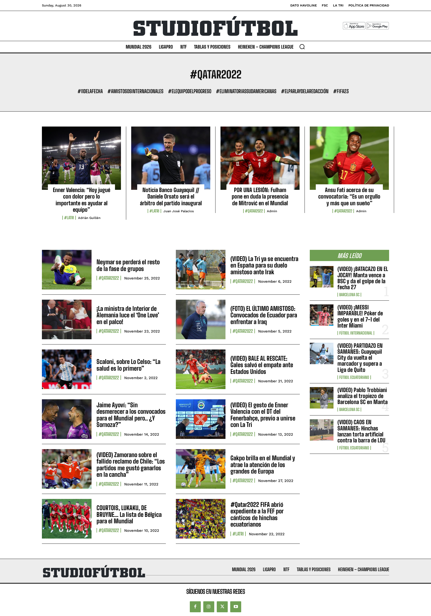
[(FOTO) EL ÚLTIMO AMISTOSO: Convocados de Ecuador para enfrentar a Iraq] (200, 319)
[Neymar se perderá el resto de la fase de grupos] (67, 269)
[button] (302, 47)
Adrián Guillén (89, 218)
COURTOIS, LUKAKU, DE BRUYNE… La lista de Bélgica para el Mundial (129, 514)
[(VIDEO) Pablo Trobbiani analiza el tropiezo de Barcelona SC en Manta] (321, 398)
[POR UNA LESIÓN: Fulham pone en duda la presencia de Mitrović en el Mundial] (260, 158)
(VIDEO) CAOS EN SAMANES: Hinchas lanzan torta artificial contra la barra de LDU (361, 431)
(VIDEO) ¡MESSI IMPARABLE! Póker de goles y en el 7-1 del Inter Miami (360, 316)
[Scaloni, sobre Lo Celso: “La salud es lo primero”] (67, 369)
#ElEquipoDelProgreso (189, 91)
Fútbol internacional (355, 333)
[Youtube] (235, 606)
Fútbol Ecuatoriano (354, 377)
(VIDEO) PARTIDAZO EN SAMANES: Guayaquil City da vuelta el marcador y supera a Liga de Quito (360, 357)
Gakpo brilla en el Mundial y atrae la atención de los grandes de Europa (262, 464)
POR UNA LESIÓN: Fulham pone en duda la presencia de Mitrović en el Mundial (260, 196)
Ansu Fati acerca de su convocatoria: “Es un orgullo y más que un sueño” (349, 196)
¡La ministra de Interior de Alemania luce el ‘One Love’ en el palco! (128, 315)
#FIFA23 (341, 91)
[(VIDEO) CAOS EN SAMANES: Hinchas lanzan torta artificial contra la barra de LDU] (321, 430)
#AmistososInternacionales (135, 91)
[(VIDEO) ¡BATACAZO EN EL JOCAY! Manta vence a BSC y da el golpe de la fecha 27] (321, 276)
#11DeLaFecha (90, 91)
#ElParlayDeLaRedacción (304, 91)
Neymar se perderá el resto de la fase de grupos (128, 265)
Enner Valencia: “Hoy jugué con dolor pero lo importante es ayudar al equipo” (81, 200)
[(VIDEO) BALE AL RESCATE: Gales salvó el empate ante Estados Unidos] (200, 369)
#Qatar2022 (254, 211)
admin (272, 211)
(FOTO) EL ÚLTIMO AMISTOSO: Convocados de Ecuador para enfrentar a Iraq (263, 315)
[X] (222, 606)
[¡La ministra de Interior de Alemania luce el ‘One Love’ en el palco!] (67, 319)
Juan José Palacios (178, 211)
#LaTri (69, 218)
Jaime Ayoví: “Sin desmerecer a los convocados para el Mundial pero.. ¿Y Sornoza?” (131, 414)
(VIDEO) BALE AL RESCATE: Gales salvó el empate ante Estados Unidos (261, 365)
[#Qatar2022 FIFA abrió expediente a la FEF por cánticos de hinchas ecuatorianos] (200, 519)
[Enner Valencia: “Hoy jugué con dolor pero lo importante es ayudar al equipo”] (81, 158)
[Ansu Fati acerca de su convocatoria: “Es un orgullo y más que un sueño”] (349, 158)
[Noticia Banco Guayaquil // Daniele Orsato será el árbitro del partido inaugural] (170, 158)
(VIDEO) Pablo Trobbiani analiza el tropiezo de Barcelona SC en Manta (362, 396)
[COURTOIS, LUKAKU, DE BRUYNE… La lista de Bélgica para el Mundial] (67, 519)
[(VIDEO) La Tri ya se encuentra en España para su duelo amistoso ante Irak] (200, 269)
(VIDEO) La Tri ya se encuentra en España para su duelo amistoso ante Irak (264, 265)
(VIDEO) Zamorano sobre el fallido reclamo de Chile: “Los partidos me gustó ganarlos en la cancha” (131, 464)
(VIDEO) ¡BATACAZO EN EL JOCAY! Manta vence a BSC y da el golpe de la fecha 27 (362, 278)
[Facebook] (195, 606)
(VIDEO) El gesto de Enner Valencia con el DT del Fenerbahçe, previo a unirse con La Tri (262, 414)
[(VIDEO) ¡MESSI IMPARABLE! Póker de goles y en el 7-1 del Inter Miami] (321, 315)
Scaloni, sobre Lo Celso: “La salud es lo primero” (128, 365)
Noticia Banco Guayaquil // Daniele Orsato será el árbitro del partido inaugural (171, 196)
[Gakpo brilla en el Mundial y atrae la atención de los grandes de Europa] (200, 469)
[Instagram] (208, 606)
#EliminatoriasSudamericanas (246, 91)
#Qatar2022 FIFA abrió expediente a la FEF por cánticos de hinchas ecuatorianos (257, 514)
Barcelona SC (349, 295)
